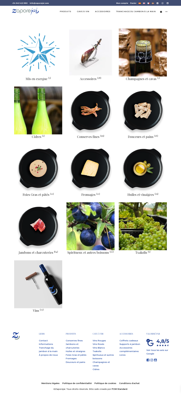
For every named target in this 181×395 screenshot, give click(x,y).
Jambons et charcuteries (38, 252)
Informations (46, 344)
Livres (122, 355)
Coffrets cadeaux (128, 340)
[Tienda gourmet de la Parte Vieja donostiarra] (25, 11)
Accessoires (90, 79)
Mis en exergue (38, 79)
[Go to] (158, 3)
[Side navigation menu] (166, 11)
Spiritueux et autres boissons (90, 252)
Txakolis (142, 252)
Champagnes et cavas (143, 79)
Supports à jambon (129, 344)
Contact (43, 340)
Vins (38, 310)
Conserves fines (90, 137)
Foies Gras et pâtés (38, 194)
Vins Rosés (98, 344)
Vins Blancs (99, 347)
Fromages (90, 194)
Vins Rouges (99, 340)
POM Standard (119, 389)
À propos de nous (48, 355)
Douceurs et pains (143, 137)
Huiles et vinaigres (142, 194)
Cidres (38, 137)
